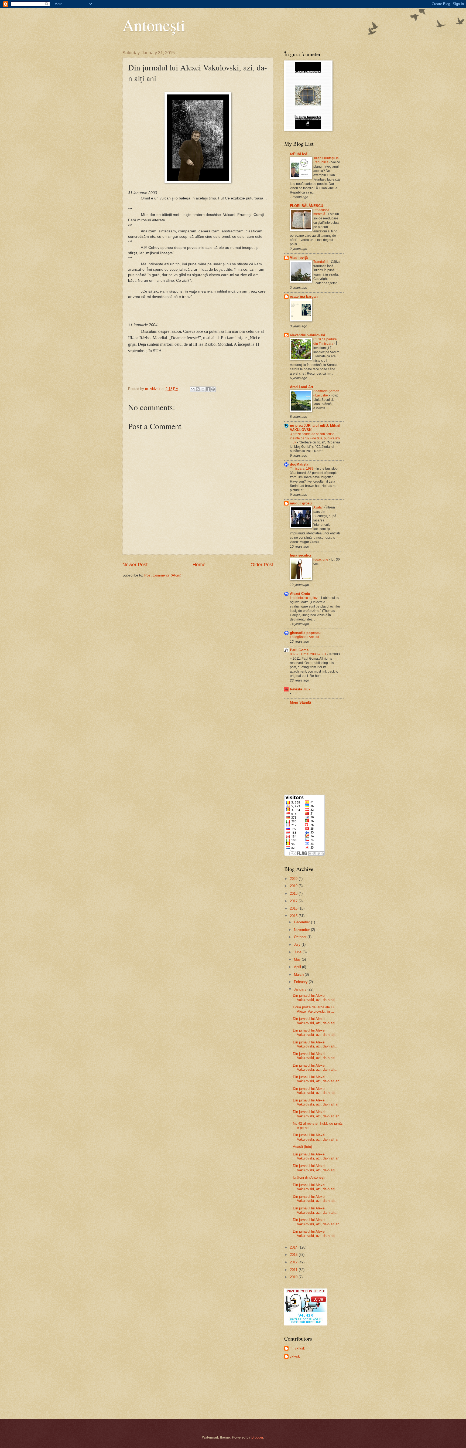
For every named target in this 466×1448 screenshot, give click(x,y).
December (302, 922)
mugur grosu (301, 503)
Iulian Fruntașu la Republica (326, 160)
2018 (294, 893)
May (298, 959)
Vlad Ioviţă (299, 258)
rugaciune (321, 559)
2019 (294, 886)
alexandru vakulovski (307, 335)
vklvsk (295, 1356)
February (301, 982)
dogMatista (299, 464)
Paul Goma (299, 650)
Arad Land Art (301, 387)
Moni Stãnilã (300, 702)
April (298, 967)
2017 (294, 901)
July (297, 944)
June (298, 952)
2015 (294, 916)
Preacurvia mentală (321, 212)
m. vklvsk (297, 1348)
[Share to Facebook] (208, 389)
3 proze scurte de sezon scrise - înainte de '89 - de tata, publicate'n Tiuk (315, 438)
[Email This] (192, 389)
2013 (294, 1255)
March (299, 974)
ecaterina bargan (304, 296)
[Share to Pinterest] (213, 389)
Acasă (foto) (302, 1147)
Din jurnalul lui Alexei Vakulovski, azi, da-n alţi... (315, 997)
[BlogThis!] (197, 389)
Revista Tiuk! (300, 689)
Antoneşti (153, 25)
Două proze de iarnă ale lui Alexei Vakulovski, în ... (313, 1009)
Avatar (318, 507)
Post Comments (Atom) (162, 575)
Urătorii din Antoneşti (309, 1177)
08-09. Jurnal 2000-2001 (308, 654)
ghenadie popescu (305, 633)
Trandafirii (321, 262)
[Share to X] (202, 389)
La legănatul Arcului (305, 637)
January (300, 989)
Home (199, 564)
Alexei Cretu (300, 594)
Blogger (257, 1437)
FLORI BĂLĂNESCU (306, 206)
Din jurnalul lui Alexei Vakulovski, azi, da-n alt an (316, 1079)
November (302, 930)
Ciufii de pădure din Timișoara (325, 341)
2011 (294, 1270)
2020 (294, 879)
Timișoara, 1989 (302, 468)
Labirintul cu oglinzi (304, 598)
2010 (294, 1277)
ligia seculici (300, 555)
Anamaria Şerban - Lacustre (326, 393)
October (300, 937)
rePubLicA (298, 154)
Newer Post (135, 564)
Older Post (262, 564)
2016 (294, 908)
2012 (294, 1262)
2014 (294, 1247)
